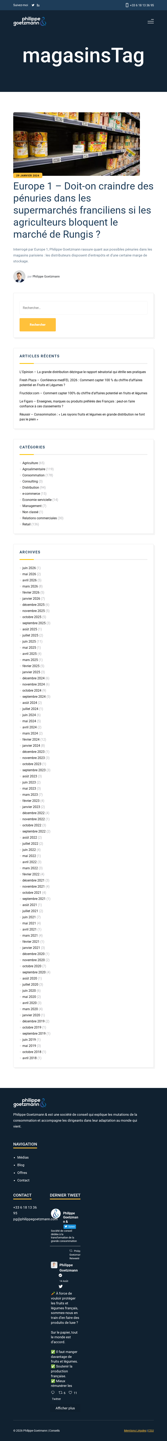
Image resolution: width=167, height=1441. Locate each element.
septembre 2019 (34, 1033)
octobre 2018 (31, 1052)
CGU (151, 1430)
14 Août (63, 1281)
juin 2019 (29, 1040)
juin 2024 (29, 715)
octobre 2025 (31, 617)
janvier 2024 (31, 746)
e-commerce (31, 494)
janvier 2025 (31, 672)
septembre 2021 (34, 899)
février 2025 (31, 666)
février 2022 (31, 874)
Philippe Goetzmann (68, 1267)
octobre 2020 (31, 966)
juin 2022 (29, 850)
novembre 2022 (33, 819)
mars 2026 (30, 586)
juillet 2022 (30, 844)
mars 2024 (30, 733)
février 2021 (31, 942)
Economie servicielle (37, 500)
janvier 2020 (31, 1015)
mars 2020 (30, 1009)
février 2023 (31, 801)
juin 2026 (29, 568)
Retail (26, 524)
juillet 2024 (30, 709)
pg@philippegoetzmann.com (35, 1219)
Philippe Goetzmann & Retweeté (76, 1255)
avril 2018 (29, 1058)
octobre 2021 (31, 893)
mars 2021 (30, 935)
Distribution (30, 487)
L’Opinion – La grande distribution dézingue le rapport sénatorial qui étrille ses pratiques (83, 372)
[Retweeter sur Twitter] (70, 1250)
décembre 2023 (33, 752)
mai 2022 (29, 856)
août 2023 (29, 776)
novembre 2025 (33, 611)
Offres (22, 1173)
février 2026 (31, 592)
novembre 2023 (33, 758)
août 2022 (29, 837)
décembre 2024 (33, 678)
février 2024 (31, 739)
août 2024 (29, 703)
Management (32, 506)
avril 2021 (29, 929)
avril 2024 (29, 727)
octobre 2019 (31, 1027)
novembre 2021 (33, 886)
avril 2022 (29, 862)
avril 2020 (29, 1003)
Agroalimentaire (33, 469)
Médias (23, 1157)
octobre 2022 (31, 825)
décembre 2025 (33, 605)
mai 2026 (29, 574)
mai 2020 (29, 997)
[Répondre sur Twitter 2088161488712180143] (54, 1393)
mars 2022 (30, 868)
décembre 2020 (33, 954)
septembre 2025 (34, 623)
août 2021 (29, 905)
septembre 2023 (34, 770)
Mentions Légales (135, 1430)
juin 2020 (29, 991)
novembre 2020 (33, 960)
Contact (23, 1180)
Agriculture (30, 463)
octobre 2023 (31, 764)
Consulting (30, 481)
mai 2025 (29, 648)
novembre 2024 (33, 684)
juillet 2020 (30, 984)
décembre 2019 (33, 1021)
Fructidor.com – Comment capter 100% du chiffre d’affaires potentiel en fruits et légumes (83, 393)
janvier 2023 (31, 807)
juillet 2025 (30, 635)
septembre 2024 (34, 697)
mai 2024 (29, 721)
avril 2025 (29, 654)
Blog (20, 1165)
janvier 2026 (31, 599)
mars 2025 (30, 660)
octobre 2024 (31, 690)
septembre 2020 (34, 972)
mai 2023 (29, 788)
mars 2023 (30, 795)
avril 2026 (29, 580)
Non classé (30, 512)
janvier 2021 (31, 948)
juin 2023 (29, 782)
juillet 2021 (30, 911)
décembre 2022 (33, 813)
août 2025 (29, 629)
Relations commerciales (39, 518)
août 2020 (29, 978)
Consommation (33, 475)
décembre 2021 (33, 880)
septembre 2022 (34, 831)
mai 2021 (29, 923)
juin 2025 (29, 641)
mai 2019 (29, 1046)
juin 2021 (29, 917)
